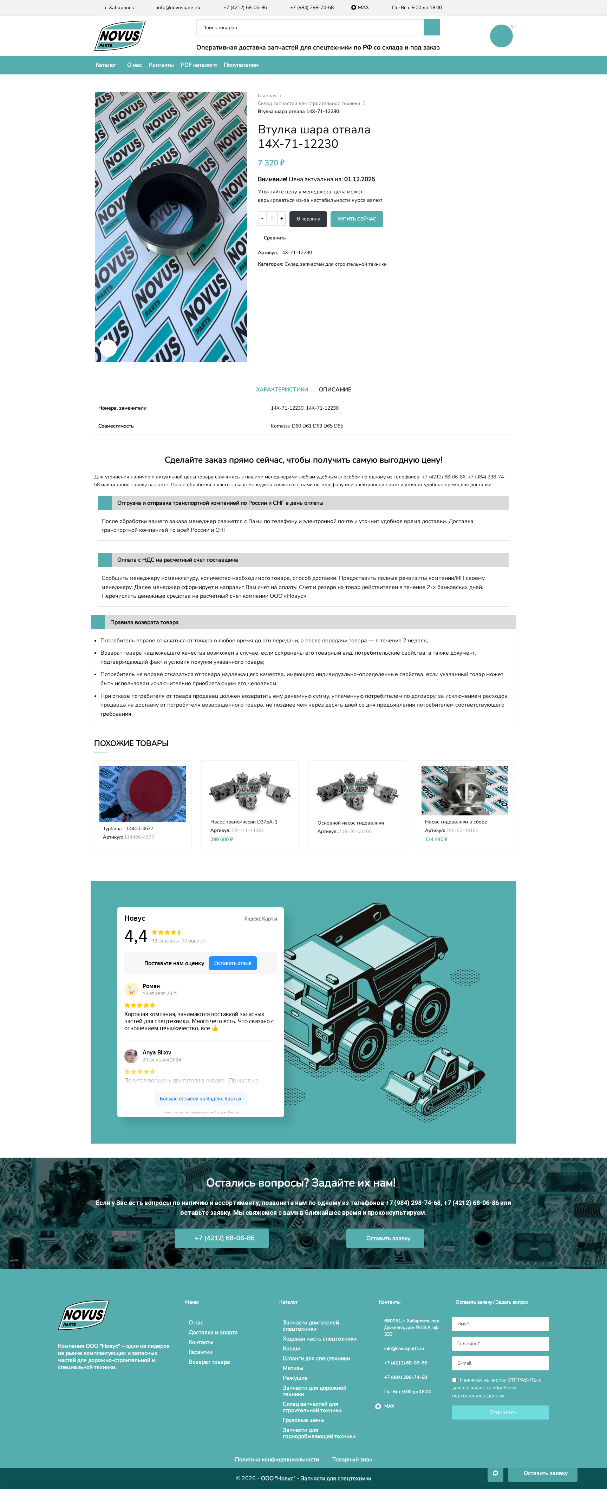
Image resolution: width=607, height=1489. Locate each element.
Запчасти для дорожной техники (314, 1391)
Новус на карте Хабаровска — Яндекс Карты (201, 1112)
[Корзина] (501, 36)
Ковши (291, 1348)
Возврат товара (209, 1362)
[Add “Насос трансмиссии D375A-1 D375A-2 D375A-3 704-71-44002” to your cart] (287, 777)
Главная (268, 95)
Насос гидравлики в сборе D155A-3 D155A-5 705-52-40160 (463, 825)
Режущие (295, 1378)
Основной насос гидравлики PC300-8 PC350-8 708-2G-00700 (355, 826)
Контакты (201, 1342)
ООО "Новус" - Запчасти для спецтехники (316, 1478)
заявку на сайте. (150, 484)
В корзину (308, 219)
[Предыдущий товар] (401, 95)
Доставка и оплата (213, 1332)
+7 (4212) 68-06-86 (443, 477)
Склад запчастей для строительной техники (309, 103)
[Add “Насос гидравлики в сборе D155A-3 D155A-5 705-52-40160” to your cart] (502, 777)
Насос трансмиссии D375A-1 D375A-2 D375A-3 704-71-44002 (248, 825)
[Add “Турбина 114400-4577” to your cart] (180, 777)
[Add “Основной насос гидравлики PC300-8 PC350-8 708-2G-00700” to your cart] (395, 777)
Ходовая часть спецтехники (320, 1339)
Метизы (293, 1368)
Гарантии (201, 1352)
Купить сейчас (357, 219)
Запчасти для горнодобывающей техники (319, 1433)
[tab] (282, 389)
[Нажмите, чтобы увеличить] (108, 348)
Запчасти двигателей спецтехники (311, 1326)
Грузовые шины (304, 1420)
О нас (196, 1322)
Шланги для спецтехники (316, 1358)
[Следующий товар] (415, 95)
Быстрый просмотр (180, 793)
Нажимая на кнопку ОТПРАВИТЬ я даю (496, 1388)
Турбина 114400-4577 (128, 828)
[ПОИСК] (432, 27)
